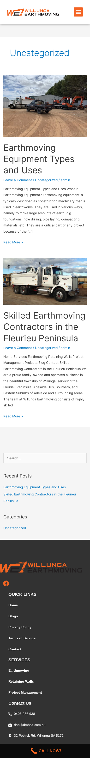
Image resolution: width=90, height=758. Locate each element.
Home (13, 605)
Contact (14, 649)
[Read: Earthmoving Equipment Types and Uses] (45, 105)
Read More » (13, 241)
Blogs (13, 616)
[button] (78, 12)
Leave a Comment (17, 180)
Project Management (25, 692)
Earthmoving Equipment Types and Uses (38, 159)
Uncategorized (46, 180)
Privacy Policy (19, 627)
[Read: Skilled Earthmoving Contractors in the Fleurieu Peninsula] (45, 281)
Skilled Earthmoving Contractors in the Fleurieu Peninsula (44, 326)
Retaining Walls (21, 681)
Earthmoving (18, 670)
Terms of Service (22, 638)
